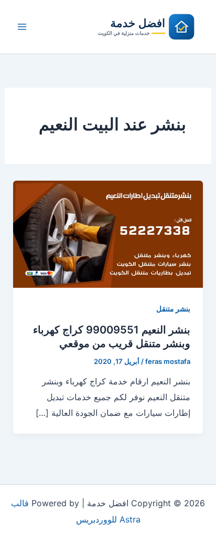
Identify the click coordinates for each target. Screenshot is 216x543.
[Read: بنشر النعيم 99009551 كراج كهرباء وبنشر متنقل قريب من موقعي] (108, 233)
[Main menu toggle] (22, 26)
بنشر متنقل (173, 308)
